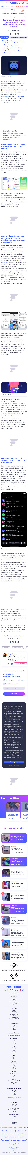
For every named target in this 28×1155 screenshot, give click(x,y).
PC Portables (14, 1023)
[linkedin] (12, 664)
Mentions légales (14, 1143)
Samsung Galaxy (14, 1002)
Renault (14, 1049)
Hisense (14, 1057)
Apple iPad (14, 1104)
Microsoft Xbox (14, 1014)
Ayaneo (14, 1011)
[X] (5, 990)
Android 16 (21, 1134)
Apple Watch (14, 1091)
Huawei (14, 997)
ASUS (14, 1010)
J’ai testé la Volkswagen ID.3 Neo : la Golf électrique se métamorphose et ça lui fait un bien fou (17, 909)
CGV (14, 1150)
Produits (6, 647)
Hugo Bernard (13, 654)
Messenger (5, 96)
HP (14, 1032)
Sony (14, 1064)
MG (14, 1046)
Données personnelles (14, 1148)
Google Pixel (14, 996)
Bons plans (19, 6)
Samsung (14, 1062)
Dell (14, 1028)
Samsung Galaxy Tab (14, 1109)
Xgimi (14, 1067)
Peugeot (14, 1047)
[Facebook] (10, 990)
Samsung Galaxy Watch (14, 1097)
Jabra (14, 1076)
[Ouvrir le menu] (2, 2)
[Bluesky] (23, 990)
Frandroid (6, 631)
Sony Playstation (14, 1018)
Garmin (14, 1094)
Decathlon (14, 1118)
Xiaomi (14, 1004)
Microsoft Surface (14, 1033)
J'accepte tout (15, 762)
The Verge (16, 638)
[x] (8, 664)
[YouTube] (15, 990)
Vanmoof (14, 1125)
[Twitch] (18, 990)
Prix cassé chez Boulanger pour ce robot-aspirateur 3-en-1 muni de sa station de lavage (17, 850)
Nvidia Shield (14, 1017)
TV (14, 1055)
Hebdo (22, 680)
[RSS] (13, 990)
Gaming (14, 1008)
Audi (14, 1040)
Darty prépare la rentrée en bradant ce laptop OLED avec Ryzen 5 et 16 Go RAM (17, 920)
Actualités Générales (16, 952)
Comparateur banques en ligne (14, 1137)
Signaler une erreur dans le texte (14, 636)
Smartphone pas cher (8, 1131)
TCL (14, 1065)
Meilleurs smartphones (8, 1127)
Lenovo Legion (14, 1013)
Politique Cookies (14, 1147)
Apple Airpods (14, 1073)
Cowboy (14, 1116)
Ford (14, 1044)
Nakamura (14, 1122)
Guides (12, 6)
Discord (4, 81)
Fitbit (14, 1093)
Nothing (14, 1079)
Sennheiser (14, 1082)
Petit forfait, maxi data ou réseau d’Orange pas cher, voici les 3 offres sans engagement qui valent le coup (17, 944)
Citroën (14, 1043)
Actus (2, 6)
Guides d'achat (14, 858)
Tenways (14, 1123)
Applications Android (19, 17)
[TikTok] (20, 990)
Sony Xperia (14, 1003)
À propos (14, 1144)
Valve (14, 1020)
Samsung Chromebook (14, 1035)
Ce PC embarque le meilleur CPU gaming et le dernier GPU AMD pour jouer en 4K (17, 873)
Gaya (14, 1119)
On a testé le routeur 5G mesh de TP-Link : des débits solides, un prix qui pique (17, 932)
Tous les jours (9, 680)
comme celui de (11, 90)
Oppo (14, 1000)
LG (14, 1058)
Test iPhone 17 (22, 1131)
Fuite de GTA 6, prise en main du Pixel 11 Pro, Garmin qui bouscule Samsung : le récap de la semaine (17, 956)
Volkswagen (14, 1051)
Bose (14, 1075)
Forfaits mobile (22, 1127)
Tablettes (14, 1102)
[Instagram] (8, 990)
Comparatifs (14, 882)
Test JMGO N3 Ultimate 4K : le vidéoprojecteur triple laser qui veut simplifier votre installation (17, 838)
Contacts (14, 1146)
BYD (14, 1042)
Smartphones (18, 647)
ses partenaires (8, 749)
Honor (14, 1031)
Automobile (14, 1038)
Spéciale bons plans (11, 684)
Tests (7, 6)
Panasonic (14, 1060)
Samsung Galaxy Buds (14, 1080)
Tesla (14, 1050)
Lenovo (14, 1029)
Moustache (14, 1120)
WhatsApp (20, 96)
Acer (14, 1025)
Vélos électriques (14, 1114)
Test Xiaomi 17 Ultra (9, 1134)
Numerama (16, 631)
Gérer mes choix (14, 765)
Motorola (14, 999)
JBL (14, 1078)
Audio (14, 1071)
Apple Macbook (14, 1026)
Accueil (3, 17)
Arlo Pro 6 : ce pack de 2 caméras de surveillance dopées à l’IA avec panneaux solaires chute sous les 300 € (17, 897)
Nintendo (14, 1015)
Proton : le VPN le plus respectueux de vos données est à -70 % (13, 816)
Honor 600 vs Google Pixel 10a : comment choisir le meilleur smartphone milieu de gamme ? (17, 885)
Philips (14, 1061)
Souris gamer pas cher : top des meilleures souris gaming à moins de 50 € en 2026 (18, 861)
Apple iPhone (14, 995)
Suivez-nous (4, 37)
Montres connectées (14, 1088)
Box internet (5, 1140)
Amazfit (14, 1090)
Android (9, 17)
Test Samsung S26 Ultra (19, 1140)
